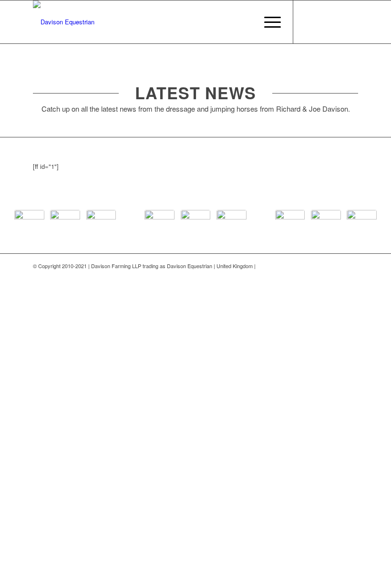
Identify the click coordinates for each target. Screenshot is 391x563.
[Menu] (268, 21)
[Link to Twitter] (322, 22)
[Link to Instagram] (351, 22)
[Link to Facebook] (308, 22)
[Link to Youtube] (336, 22)
